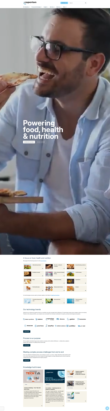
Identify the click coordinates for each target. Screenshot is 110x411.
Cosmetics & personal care (37, 300)
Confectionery (78, 272)
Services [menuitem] (52, 7)
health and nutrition (55, 295)
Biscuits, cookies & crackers (58, 265)
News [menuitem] (64, 7)
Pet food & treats (36, 286)
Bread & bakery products (81, 264)
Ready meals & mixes (58, 286)
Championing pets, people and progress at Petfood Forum (80, 383)
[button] (107, 408)
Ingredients (78, 279)
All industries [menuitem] (26, 7)
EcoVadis (77, 393)
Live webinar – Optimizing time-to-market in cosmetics (53, 388)
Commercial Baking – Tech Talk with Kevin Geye (32, 388)
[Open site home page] (29, 3)
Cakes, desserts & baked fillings (59, 273)
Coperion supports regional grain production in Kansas (80, 373)
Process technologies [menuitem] (36, 7)
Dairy (34, 279)
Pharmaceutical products (79, 300)
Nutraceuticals (57, 299)
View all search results (76, 9)
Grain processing (57, 279)
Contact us (64, 2)
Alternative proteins (37, 264)
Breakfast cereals (36, 272)
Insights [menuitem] (45, 7)
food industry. (43, 260)
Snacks (77, 286)
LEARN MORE (26, 331)
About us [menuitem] (58, 7)
